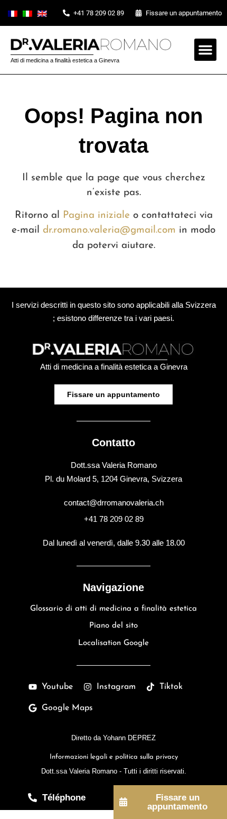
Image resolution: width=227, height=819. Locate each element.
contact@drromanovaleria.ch (114, 502)
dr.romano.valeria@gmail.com (109, 230)
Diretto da (113, 738)
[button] (205, 50)
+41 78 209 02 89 (114, 518)
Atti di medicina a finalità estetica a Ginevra (65, 60)
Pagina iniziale (96, 215)
